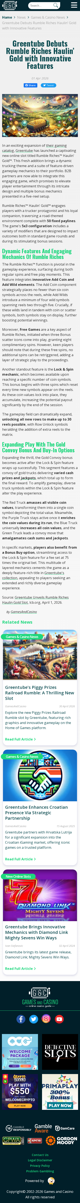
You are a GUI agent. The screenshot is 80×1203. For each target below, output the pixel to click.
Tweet (50, 85)
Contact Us (40, 1155)
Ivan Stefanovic (14, 946)
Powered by (34, 1180)
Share (32, 85)
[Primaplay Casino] (60, 1108)
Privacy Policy (40, 1166)
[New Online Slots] (40, 920)
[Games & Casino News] (40, 680)
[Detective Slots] (60, 1068)
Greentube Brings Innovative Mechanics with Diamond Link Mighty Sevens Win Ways (36, 932)
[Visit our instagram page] (46, 1019)
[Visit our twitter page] (33, 1019)
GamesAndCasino (24, 611)
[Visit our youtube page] (59, 1019)
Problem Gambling (40, 1171)
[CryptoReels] (20, 1108)
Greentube (24, 150)
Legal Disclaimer (40, 1160)
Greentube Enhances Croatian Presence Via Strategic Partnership (36, 812)
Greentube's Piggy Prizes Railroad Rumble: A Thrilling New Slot (39, 692)
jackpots (28, 478)
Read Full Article (19, 739)
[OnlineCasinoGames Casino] (20, 1068)
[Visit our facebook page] (21, 1019)
